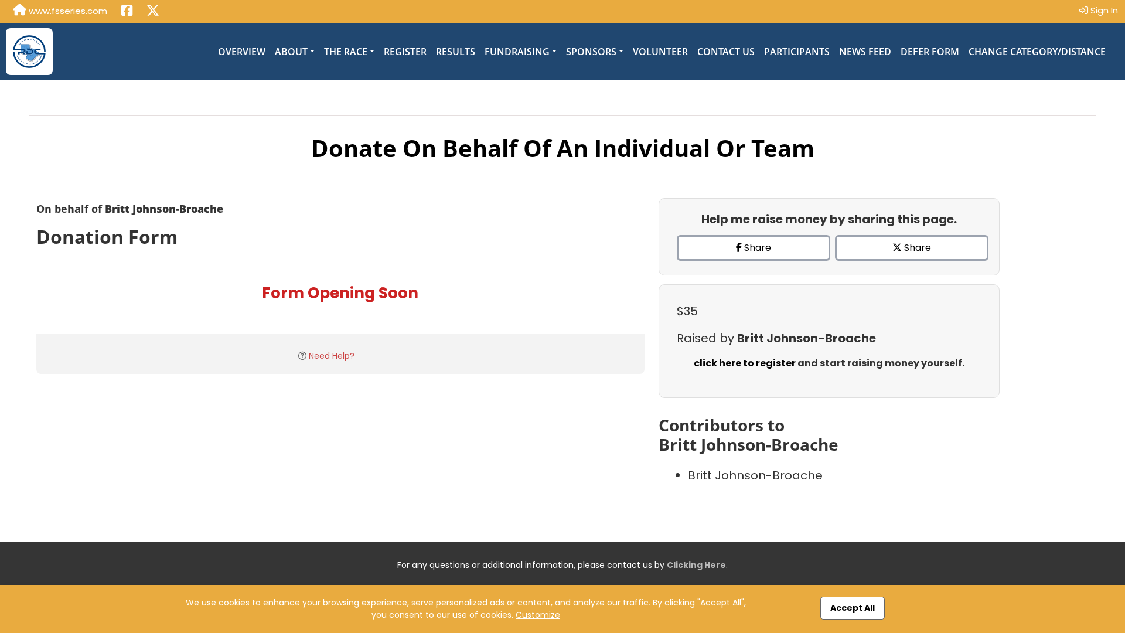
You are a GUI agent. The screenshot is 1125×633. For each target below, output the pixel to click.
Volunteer (660, 51)
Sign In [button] (1103, 10)
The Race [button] (345, 51)
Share (756, 247)
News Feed (865, 51)
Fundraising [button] (517, 51)
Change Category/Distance (1037, 51)
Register (405, 51)
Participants (797, 51)
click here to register (745, 363)
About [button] (291, 51)
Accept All (852, 608)
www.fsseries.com (66, 11)
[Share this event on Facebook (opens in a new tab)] (126, 11)
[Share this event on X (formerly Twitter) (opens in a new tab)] (152, 11)
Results (455, 51)
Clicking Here (696, 565)
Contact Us (726, 51)
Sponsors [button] (591, 51)
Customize (538, 615)
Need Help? (331, 356)
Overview (241, 51)
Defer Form (930, 51)
